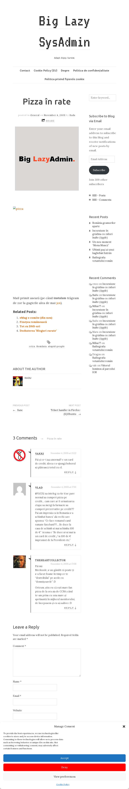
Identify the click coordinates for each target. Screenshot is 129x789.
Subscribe (99, 170)
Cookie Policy (62, 784)
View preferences (64, 776)
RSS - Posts (98, 195)
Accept (64, 758)
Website (17, 710)
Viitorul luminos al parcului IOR (103, 369)
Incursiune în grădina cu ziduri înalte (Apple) (102, 234)
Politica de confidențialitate (91, 70)
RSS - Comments (101, 199)
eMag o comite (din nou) (36, 317)
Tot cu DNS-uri (30, 326)
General (34, 115)
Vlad (39, 487)
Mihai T (96, 306)
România (41, 346)
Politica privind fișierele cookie (64, 79)
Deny (64, 767)
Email (17, 695)
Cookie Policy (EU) (45, 70)
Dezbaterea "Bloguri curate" (38, 330)
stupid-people (56, 346)
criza (32, 346)
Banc (18, 410)
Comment (19, 646)
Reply (69, 472)
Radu (72, 115)
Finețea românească (33, 322)
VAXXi (39, 453)
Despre (65, 70)
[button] (124, 726)
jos (58, 303)
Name (17, 681)
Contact (25, 70)
